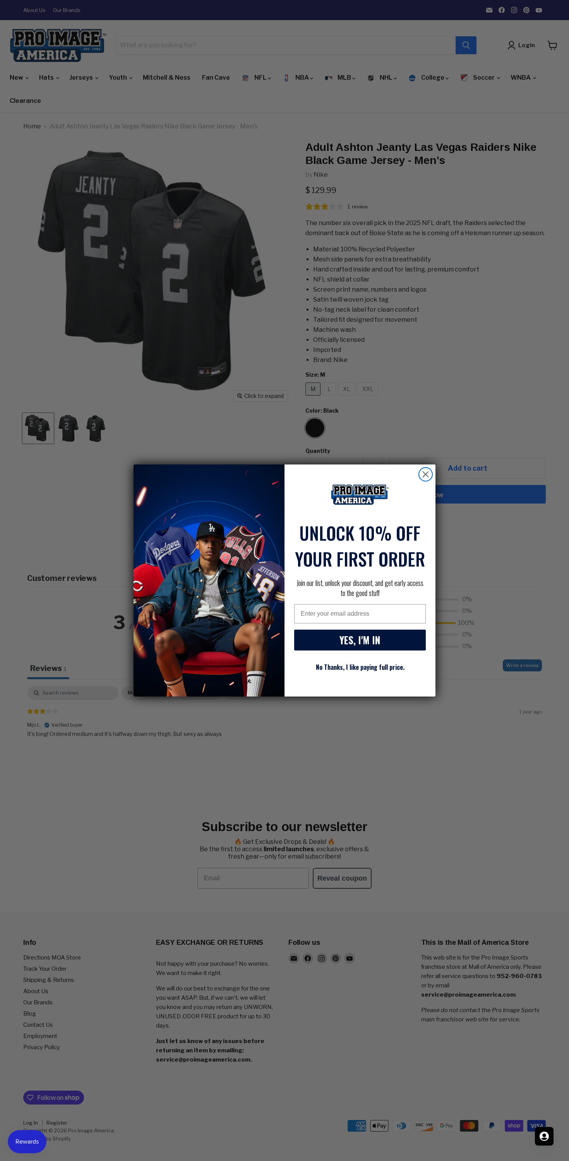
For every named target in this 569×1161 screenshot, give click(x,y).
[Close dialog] (425, 474)
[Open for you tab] (544, 1136)
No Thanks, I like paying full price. (360, 667)
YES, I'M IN (359, 640)
